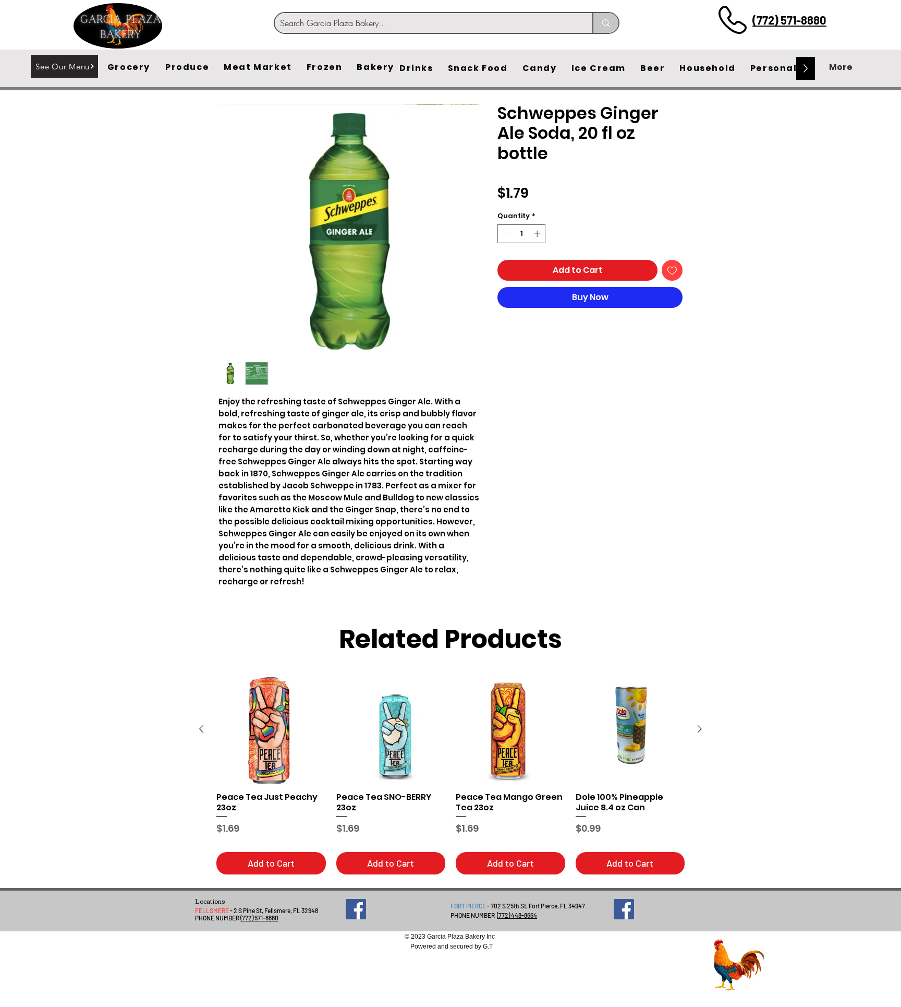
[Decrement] (505, 234)
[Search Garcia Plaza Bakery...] (605, 23)
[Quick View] (271, 729)
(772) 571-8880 (789, 20)
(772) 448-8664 (517, 915)
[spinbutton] (522, 234)
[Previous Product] (201, 729)
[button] (129, 67)
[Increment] (538, 234)
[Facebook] (356, 909)
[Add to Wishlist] (672, 270)
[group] (450, 774)
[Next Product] (699, 729)
